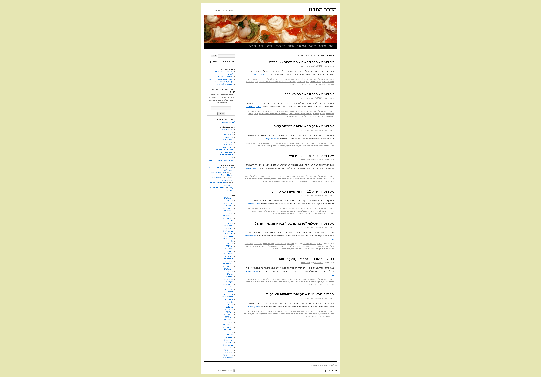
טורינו (281, 246)
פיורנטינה (247, 314)
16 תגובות (261, 146)
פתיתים (230, 157)
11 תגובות (288, 116)
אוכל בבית (301, 46)
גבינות (314, 246)
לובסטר (260, 179)
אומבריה (284, 311)
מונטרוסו (290, 211)
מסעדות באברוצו (285, 82)
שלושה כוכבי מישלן (300, 116)
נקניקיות (255, 82)
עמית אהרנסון (305, 66)
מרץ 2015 (229, 228)
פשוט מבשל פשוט (226, 155)
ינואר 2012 (229, 317)
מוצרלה (254, 179)
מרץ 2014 (229, 251)
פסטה (318, 84)
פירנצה (253, 282)
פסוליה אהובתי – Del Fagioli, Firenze (306, 259)
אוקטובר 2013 (228, 264)
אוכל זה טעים (228, 135)
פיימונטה (281, 146)
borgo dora (258, 244)
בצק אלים (229, 142)
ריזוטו (292, 249)
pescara (291, 79)
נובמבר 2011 (228, 322)
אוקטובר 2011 (228, 325)
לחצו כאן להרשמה (228, 122)
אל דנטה (312, 46)
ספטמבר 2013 (227, 266)
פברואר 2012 (228, 315)
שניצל (284, 249)
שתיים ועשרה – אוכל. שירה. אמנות (221, 160)
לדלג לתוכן (335, 46)
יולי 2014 (230, 241)
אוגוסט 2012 (228, 299)
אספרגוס (266, 143)
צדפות (313, 84)
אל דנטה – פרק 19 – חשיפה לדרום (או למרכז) (301, 62)
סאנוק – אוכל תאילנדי (225, 152)
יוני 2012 (230, 304)
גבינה (260, 143)
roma (284, 176)
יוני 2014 (230, 244)
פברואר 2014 (228, 254)
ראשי (331, 46)
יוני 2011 (230, 335)
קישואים (269, 146)
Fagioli (292, 279)
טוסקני (319, 282)
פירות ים (324, 84)
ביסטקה (271, 311)
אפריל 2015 (228, 226)
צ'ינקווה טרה (291, 213)
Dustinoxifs (229, 168)
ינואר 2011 (229, 348)
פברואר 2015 (228, 231)
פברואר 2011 (228, 345)
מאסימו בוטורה (264, 114)
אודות (261, 46)
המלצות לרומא (276, 179)
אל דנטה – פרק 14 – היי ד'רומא (311, 156)
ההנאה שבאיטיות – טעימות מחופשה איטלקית (300, 294)
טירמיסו (267, 179)
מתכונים (295, 146)
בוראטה (296, 179)
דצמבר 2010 (228, 350)
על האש (331, 84)
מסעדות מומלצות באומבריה (309, 314)
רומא (271, 181)
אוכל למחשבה (228, 137)
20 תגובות (309, 316)
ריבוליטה (326, 284)
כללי (307, 176)
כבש (307, 82)
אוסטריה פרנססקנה (262, 111)
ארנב (319, 246)
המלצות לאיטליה (328, 82)
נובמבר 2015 (228, 213)
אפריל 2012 (228, 310)
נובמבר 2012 (228, 292)
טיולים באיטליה (315, 82)
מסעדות (322, 46)
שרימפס (301, 84)
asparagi (282, 143)
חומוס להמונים (228, 147)
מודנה (256, 114)
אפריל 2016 (228, 203)
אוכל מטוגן (281, 208)
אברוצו (277, 79)
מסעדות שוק (323, 249)
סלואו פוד (255, 314)
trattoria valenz (280, 244)
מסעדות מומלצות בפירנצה (279, 282)
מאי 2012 (229, 307)
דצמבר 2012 (228, 289)
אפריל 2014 (228, 249)
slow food (300, 311)
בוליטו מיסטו (252, 279)
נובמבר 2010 (228, 353)
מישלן (251, 114)
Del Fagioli (285, 279)
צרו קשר (252, 46)
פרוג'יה (316, 316)
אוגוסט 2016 (228, 198)
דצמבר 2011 (228, 320)
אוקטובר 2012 (228, 294)
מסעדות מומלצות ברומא (300, 181)
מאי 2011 (229, 337)
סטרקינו (288, 146)
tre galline (290, 244)
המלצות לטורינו (292, 246)
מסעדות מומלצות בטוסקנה (269, 314)
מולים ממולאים (299, 211)
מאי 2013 (229, 277)
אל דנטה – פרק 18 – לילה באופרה (309, 94)
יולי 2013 (230, 272)
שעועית (319, 284)
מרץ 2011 (229, 342)
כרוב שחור (312, 282)
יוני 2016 (230, 201)
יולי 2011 (230, 332)
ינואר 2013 (229, 287)
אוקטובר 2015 (228, 216)
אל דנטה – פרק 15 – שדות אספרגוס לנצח (303, 126)
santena (290, 143)
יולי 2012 (230, 302)
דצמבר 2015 (228, 211)
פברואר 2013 (228, 284)
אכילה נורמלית (228, 140)
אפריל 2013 (228, 279)
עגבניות (249, 82)
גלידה (284, 179)
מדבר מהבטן (322, 9)
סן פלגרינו (310, 116)
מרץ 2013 (229, 282)
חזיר (285, 246)
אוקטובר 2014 (228, 239)
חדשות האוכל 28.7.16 (225, 77)
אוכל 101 (229, 132)
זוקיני (332, 146)
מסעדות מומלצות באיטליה (268, 82)
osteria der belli (275, 176)
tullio (289, 176)
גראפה (331, 282)
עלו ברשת (280, 46)
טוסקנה (325, 282)
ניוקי (316, 249)
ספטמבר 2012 (227, 297)
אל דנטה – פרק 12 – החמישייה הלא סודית (303, 191)
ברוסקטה (264, 311)
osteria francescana (286, 111)
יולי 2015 (230, 221)
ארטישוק (303, 179)
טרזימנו (250, 311)
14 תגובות (264, 181)
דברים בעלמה (228, 145)
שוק (288, 249)
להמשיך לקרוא (258, 74)
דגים (249, 79)
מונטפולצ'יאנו (324, 314)
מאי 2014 (229, 246)
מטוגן (284, 211)
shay (231, 188)
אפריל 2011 (228, 340)
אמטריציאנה (311, 179)
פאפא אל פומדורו (263, 282)
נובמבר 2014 (228, 236)
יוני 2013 (230, 274)
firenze (298, 279)
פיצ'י (332, 316)
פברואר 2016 (228, 208)
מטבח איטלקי (300, 82)
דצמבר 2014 (228, 233)
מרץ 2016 (229, 206)
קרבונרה (277, 181)
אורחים (270, 46)
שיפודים (307, 84)
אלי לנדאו (261, 279)
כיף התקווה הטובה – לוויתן (223, 82)
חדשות (291, 46)
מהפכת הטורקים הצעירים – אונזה (221, 79)
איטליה (319, 79)
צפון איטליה (303, 249)
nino (267, 176)
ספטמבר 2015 (227, 218)
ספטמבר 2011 (227, 327)
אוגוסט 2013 (228, 269)
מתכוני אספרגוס (304, 146)
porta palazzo (268, 244)
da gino (261, 176)
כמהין (332, 314)
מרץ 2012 (229, 312)
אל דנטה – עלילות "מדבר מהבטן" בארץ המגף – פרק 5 (294, 223)
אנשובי (261, 208)
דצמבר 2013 (228, 259)
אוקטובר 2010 (228, 355)
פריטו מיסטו (300, 213)
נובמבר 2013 (228, 261)
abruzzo (284, 79)
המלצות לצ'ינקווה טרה (319, 211)
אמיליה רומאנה (306, 114)
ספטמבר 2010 (227, 358)
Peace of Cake (227, 130)
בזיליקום (290, 179)
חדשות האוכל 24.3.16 (225, 84)
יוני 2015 (230, 223)
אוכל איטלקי (270, 79)
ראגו (296, 249)
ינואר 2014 (229, 256)
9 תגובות (293, 84)
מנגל (293, 82)
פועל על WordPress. (225, 370)
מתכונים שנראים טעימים (224, 150)
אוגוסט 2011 (228, 330)
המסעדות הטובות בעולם (279, 114)
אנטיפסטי (255, 79)
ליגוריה (308, 211)
